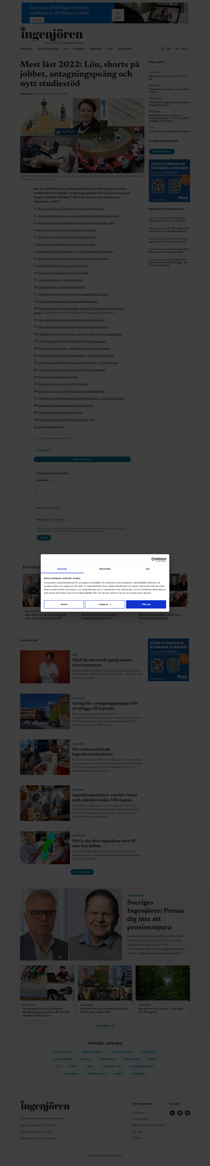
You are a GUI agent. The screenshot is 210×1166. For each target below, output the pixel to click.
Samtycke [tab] (62, 569)
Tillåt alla (146, 604)
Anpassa (103, 604)
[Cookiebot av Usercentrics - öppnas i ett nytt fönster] (153, 559)
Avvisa (64, 604)
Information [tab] (105, 569)
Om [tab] (148, 569)
